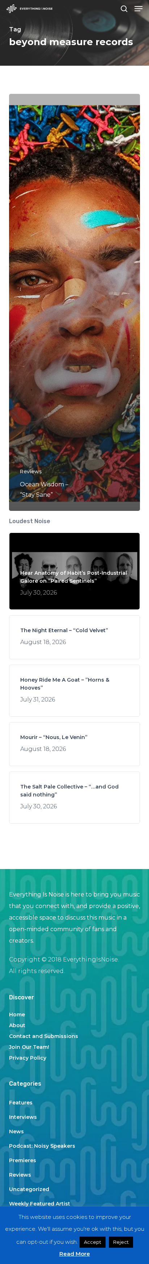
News (16, 1131)
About (17, 1025)
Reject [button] (121, 1242)
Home (17, 1014)
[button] (138, 8)
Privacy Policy (27, 1058)
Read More (74, 1253)
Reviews (31, 471)
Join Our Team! (29, 1047)
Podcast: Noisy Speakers (42, 1146)
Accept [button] (92, 1242)
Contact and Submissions (43, 1036)
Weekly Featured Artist (39, 1203)
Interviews (23, 1117)
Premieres (22, 1160)
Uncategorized (29, 1189)
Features (21, 1102)
